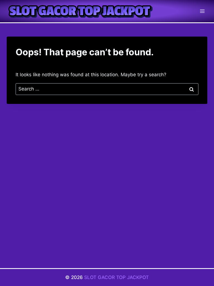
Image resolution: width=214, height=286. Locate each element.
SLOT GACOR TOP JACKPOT (116, 277)
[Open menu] (202, 11)
